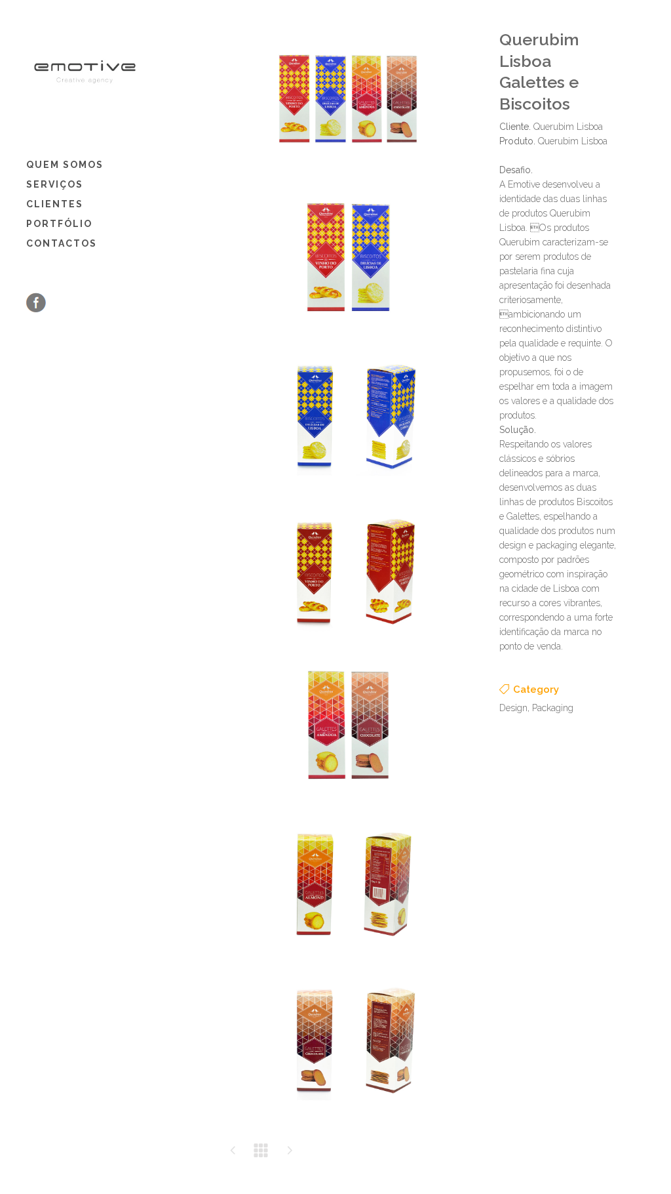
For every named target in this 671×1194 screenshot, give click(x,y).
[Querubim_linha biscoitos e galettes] (348, 177)
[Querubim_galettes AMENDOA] (348, 957)
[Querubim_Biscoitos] (348, 333)
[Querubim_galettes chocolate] (348, 1113)
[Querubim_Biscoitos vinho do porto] (348, 645)
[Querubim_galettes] (348, 801)
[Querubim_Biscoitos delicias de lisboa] (348, 489)
